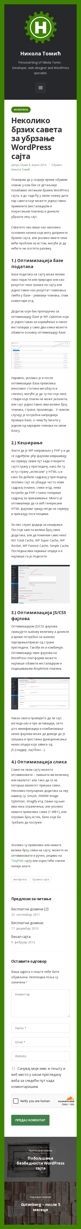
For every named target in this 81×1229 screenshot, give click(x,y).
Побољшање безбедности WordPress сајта (40, 1163)
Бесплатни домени (27, 922)
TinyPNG (17, 861)
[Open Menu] (40, 87)
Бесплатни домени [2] (29, 909)
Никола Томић (40, 53)
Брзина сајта (41, 879)
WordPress (21, 109)
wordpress (20, 879)
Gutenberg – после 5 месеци (40, 1207)
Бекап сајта (20, 936)
